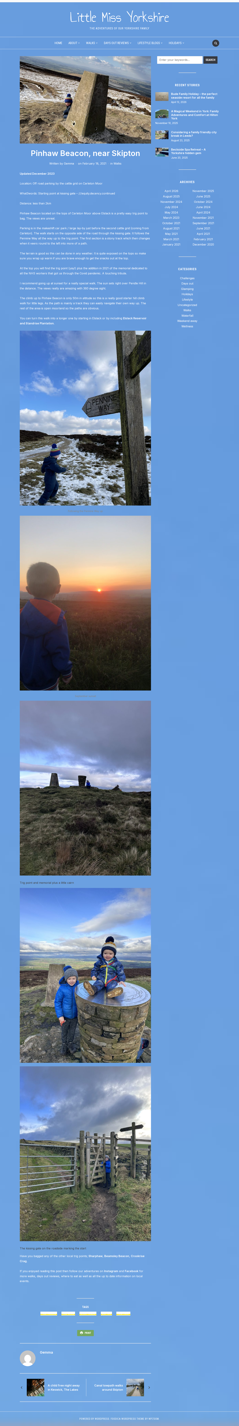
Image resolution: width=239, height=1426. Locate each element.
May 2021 (171, 234)
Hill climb (68, 1313)
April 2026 (171, 191)
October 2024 (203, 202)
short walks (88, 1313)
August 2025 (171, 196)
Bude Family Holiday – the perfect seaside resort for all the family (194, 95)
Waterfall (187, 315)
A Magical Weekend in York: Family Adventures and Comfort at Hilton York (195, 114)
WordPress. (102, 1418)
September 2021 (203, 223)
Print (88, 1333)
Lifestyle (187, 299)
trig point (123, 1313)
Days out (187, 283)
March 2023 (171, 217)
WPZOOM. (154, 1418)
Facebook (131, 1271)
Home (58, 43)
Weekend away (187, 321)
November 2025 (203, 191)
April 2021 (203, 234)
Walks (90, 43)
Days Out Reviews (116, 43)
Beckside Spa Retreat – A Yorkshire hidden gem (188, 151)
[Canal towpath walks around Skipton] (135, 1387)
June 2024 (203, 207)
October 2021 (171, 223)
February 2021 (203, 239)
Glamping (187, 289)
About (72, 43)
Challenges (187, 278)
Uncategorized (187, 305)
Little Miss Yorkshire (119, 17)
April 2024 (203, 212)
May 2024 (171, 212)
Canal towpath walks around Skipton (108, 1387)
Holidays (175, 43)
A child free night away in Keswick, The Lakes (64, 1387)
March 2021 (171, 239)
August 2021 (171, 228)
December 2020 (203, 244)
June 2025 (203, 196)
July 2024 (171, 207)
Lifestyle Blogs (149, 43)
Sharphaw (96, 1256)
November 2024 (171, 202)
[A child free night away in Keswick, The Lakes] (35, 1387)
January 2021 (171, 244)
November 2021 (203, 217)
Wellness (187, 326)
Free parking (48, 1313)
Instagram (111, 1271)
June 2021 (203, 228)
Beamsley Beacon (116, 1256)
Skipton (106, 1313)
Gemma (69, 163)
